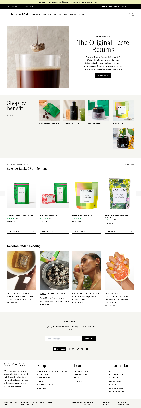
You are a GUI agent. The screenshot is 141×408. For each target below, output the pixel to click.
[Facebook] (69, 349)
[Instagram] (73, 349)
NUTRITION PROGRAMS (41, 14)
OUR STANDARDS (77, 14)
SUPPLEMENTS (60, 14)
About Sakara (81, 371)
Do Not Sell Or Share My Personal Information (38, 403)
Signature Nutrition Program (52, 371)
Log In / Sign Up (116, 381)
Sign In (123, 6)
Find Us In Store (117, 388)
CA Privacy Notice (89, 403)
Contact (113, 378)
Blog (76, 378)
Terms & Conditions (123, 403)
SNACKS (41, 381)
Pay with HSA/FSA (117, 391)
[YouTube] (87, 349)
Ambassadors (80, 374)
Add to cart (15, 231)
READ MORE (12, 302)
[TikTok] (78, 349)
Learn (116, 6)
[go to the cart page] (133, 14)
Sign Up (131, 6)
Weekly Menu (106, 6)
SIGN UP (88, 339)
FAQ (111, 371)
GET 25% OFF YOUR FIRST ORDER (20, 6)
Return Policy (116, 374)
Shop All (41, 388)
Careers (113, 385)
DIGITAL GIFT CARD (45, 385)
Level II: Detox (44, 374)
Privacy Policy (106, 403)
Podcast (78, 381)
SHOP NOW (97, 2)
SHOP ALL (11, 115)
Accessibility (75, 403)
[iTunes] (82, 349)
